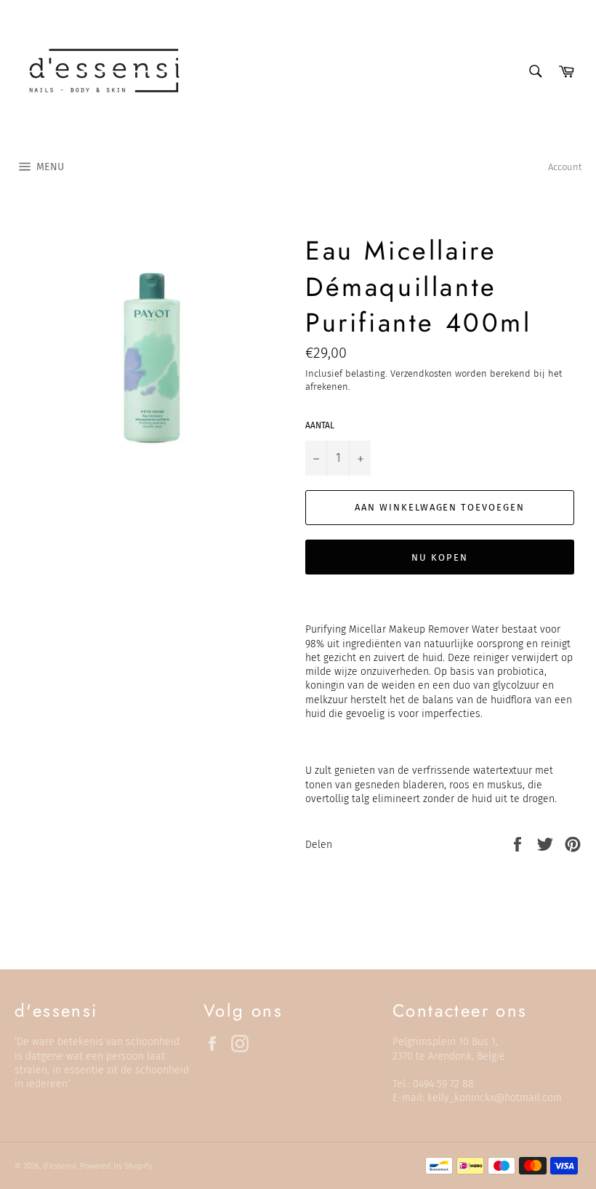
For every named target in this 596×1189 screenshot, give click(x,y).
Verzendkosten (421, 373)
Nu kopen (439, 557)
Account (564, 166)
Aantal (319, 425)
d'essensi (59, 1166)
